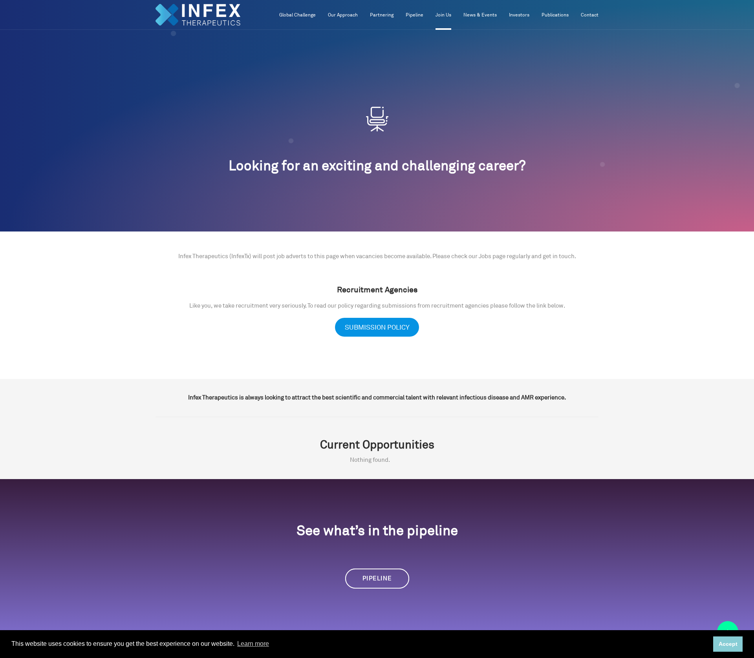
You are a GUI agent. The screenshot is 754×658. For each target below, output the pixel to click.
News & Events (480, 15)
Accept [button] (728, 644)
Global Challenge (297, 15)
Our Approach (343, 15)
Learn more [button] (253, 643)
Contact (589, 15)
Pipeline (414, 15)
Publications (555, 15)
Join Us (443, 15)
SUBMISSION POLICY (377, 327)
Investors (519, 15)
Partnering (381, 15)
